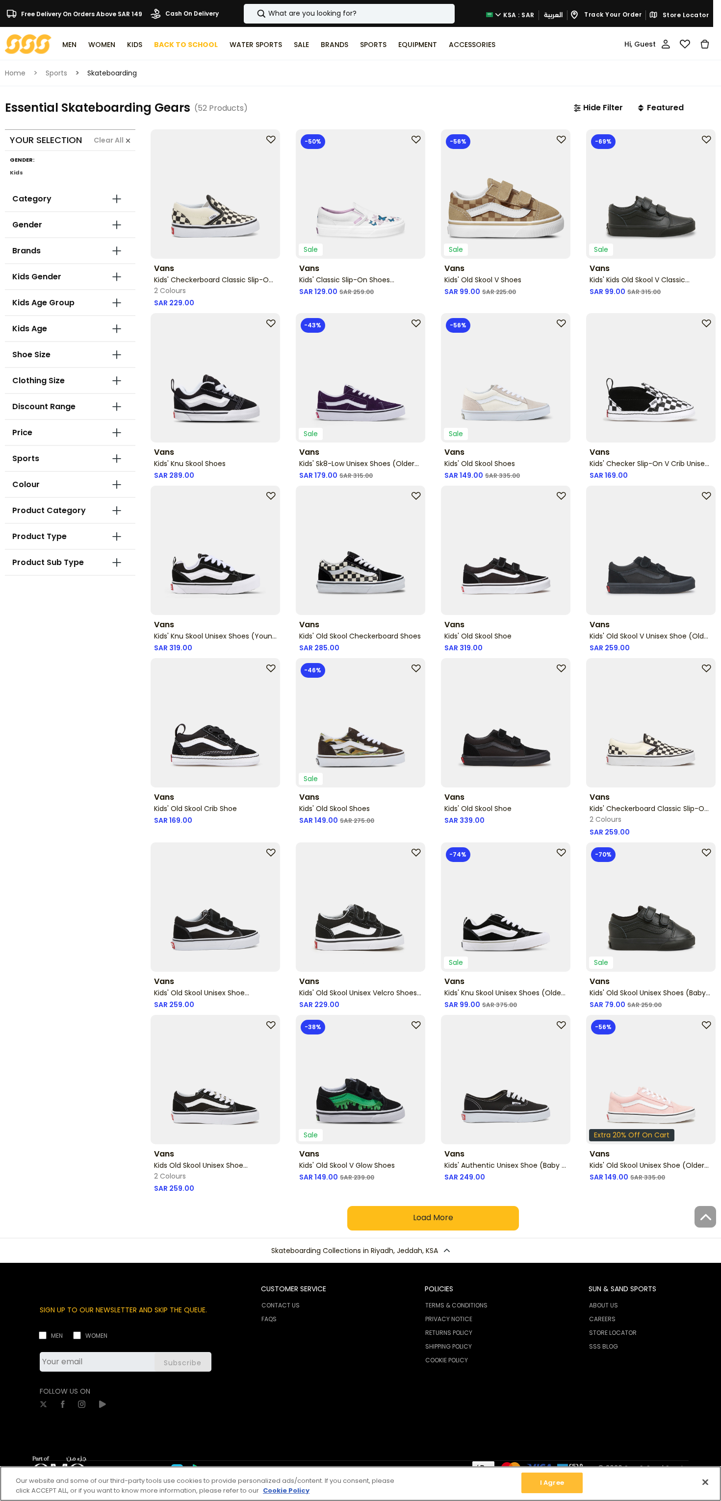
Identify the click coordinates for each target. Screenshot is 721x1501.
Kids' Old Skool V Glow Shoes (347, 1165)
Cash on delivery (191, 13)
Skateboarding (112, 73)
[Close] (705, 1482)
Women (96, 1335)
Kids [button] (134, 44)
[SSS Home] (28, 43)
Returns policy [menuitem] (448, 1333)
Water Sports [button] (256, 44)
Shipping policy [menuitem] (448, 1346)
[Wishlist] (685, 44)
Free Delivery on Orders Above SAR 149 (81, 13)
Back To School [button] (186, 44)
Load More (433, 1217)
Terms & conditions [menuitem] (456, 1305)
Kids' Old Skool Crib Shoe (195, 808)
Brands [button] (334, 44)
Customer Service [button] (293, 1288)
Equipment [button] (417, 44)
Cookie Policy (286, 1490)
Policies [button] (439, 1288)
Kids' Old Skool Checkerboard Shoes (360, 636)
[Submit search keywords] (253, 14)
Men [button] (69, 44)
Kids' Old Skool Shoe (478, 636)
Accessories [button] (472, 44)
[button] (598, 108)
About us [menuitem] (603, 1305)
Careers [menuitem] (602, 1319)
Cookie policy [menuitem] (446, 1360)
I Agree (552, 1482)
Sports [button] (373, 44)
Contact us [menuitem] (280, 1305)
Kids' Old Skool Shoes (479, 463)
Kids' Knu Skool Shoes (190, 463)
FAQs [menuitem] (269, 1319)
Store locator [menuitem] (613, 1333)
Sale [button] (301, 44)
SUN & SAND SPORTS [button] (622, 1288)
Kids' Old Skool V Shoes (482, 280)
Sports (56, 73)
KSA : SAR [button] (518, 14)
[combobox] (349, 14)
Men (57, 1335)
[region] (360, 1483)
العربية (553, 15)
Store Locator (685, 15)
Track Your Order (612, 14)
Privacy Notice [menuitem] (448, 1319)
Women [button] (101, 44)
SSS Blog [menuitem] (603, 1346)
